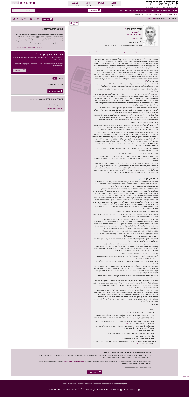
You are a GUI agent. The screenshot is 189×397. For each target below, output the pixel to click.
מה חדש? (139, 10)
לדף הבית (186, 377)
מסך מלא (47, 19)
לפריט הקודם (134, 52)
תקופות (146, 10)
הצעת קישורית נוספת (54, 108)
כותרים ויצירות (166, 10)
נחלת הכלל (134, 38)
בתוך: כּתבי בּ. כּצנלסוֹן (134, 35)
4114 (113, 2)
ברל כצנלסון (161, 15)
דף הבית (175, 15)
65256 (101, 2)
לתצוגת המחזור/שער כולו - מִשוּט (113, 52)
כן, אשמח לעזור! (94, 372)
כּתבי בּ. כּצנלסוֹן (151, 15)
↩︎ (149, 310)
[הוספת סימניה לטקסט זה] (34, 19)
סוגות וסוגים (154, 10)
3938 (88, 2)
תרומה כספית (94, 10)
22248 (75, 2)
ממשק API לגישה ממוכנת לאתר (74, 361)
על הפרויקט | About (127, 10)
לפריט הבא (92, 52)
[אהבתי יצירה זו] (38, 19)
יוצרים (175, 10)
